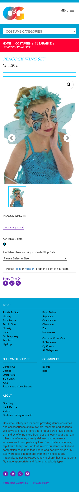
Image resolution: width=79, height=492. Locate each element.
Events (46, 366)
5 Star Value (49, 342)
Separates (48, 316)
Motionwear (48, 332)
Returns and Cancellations (17, 386)
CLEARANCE (43, 43)
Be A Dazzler (10, 407)
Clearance (47, 324)
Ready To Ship (11, 312)
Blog (44, 370)
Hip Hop (7, 344)
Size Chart (9, 378)
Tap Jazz (8, 340)
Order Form (9, 374)
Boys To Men (49, 312)
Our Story (8, 403)
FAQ (5, 382)
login (18, 269)
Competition (49, 320)
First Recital (9, 320)
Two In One (9, 324)
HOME (7, 43)
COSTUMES (22, 43)
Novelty (7, 328)
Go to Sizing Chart (13, 227)
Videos (7, 411)
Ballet (6, 332)
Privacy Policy (41, 483)
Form (45, 328)
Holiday (7, 316)
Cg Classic (48, 346)
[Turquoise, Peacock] (4, 244)
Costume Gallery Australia (17, 415)
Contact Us (9, 366)
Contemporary (10, 336)
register (29, 269)
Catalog (7, 370)
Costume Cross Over (54, 338)
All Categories (50, 350)
